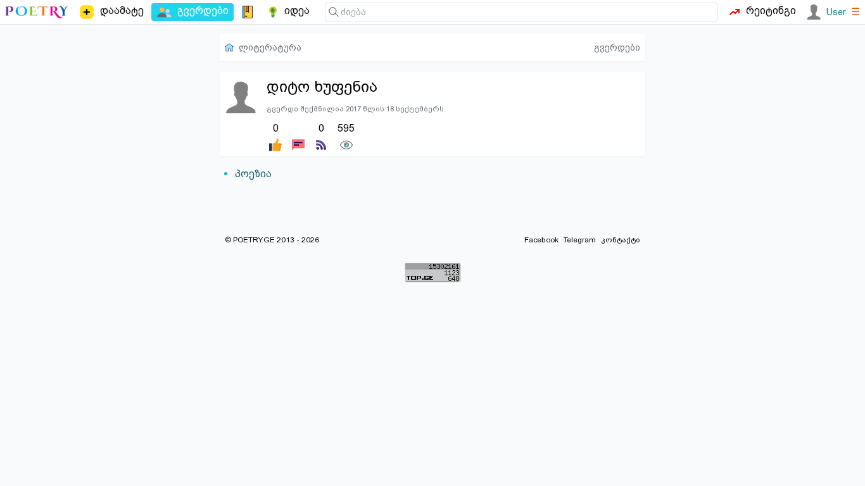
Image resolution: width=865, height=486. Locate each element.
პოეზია (253, 174)
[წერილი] (298, 136)
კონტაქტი (620, 239)
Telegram (580, 239)
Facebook (541, 239)
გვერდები (617, 47)
